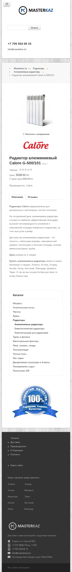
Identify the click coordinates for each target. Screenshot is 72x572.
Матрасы (17, 303)
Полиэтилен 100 (21, 371)
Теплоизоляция (20, 350)
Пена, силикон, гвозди (24, 345)
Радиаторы (38, 68)
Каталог (15, 438)
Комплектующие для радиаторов (31, 333)
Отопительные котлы (23, 307)
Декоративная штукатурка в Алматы (31, 362)
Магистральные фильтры (26, 341)
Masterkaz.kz (20, 68)
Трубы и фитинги (21, 337)
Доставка (15, 442)
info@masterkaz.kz (17, 49)
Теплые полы (19, 354)
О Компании (17, 450)
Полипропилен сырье (23, 366)
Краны (16, 316)
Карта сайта (17, 465)
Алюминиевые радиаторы (27, 72)
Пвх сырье (18, 358)
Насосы (17, 312)
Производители (18, 446)
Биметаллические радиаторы (29, 328)
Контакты (15, 454)
